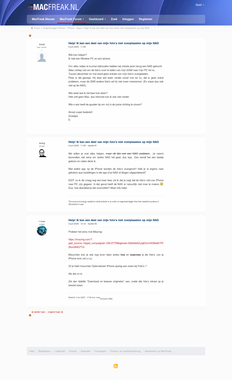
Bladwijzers (45, 351)
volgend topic (54, 311)
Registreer (145, 19)
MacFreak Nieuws (43, 19)
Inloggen (128, 19)
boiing (42, 143)
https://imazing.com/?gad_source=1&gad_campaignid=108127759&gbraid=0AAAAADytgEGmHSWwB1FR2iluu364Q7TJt (115, 243)
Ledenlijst (60, 351)
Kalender (86, 351)
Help (31, 351)
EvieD (42, 44)
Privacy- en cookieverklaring (125, 351)
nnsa (42, 221)
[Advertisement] (116, 330)
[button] (71, 19)
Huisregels (100, 351)
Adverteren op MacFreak (158, 351)
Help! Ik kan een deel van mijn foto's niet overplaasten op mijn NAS (113, 43)
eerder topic (40, 311)
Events (73, 351)
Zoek (114, 19)
